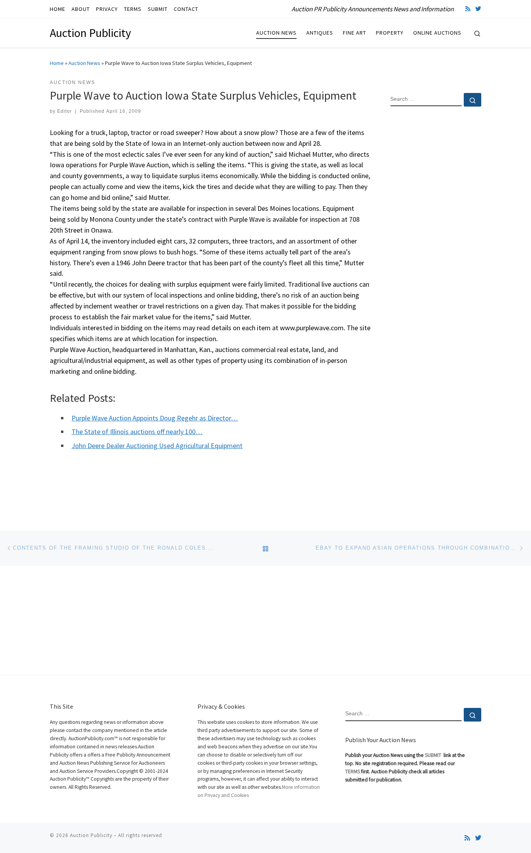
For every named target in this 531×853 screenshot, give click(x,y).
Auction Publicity (91, 835)
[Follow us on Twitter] (478, 8)
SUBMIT (433, 755)
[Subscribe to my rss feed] (467, 8)
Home (57, 63)
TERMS (352, 771)
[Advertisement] (435, 238)
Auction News (84, 63)
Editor (64, 111)
